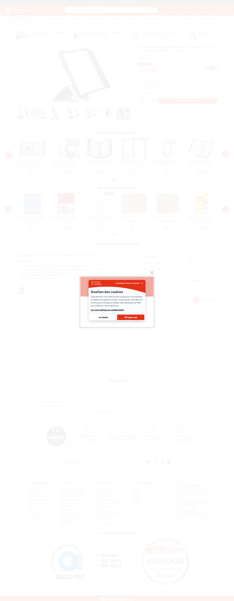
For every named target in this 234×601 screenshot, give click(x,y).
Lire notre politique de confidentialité (107, 310)
